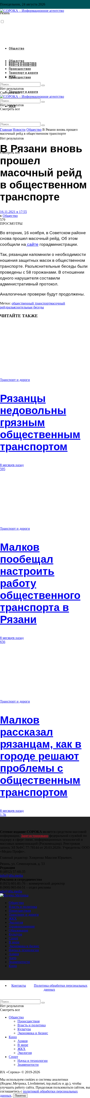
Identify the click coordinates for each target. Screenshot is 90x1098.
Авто (12, 958)
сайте (32, 244)
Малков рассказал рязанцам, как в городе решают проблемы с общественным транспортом (40, 756)
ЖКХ (12, 77)
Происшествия (20, 77)
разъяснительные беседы (25, 307)
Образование (18, 930)
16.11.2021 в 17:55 (13, 212)
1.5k (3, 814)
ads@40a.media (11, 891)
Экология (16, 922)
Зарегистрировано (34, 836)
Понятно (20, 1095)
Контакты (18, 985)
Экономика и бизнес (24, 946)
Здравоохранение (22, 926)
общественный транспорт (31, 303)
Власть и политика (22, 65)
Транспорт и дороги (23, 92)
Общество (16, 48)
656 (2, 642)
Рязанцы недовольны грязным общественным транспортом (40, 422)
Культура (15, 934)
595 (2, 469)
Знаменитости (19, 962)
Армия (14, 954)
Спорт (13, 938)
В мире (14, 942)
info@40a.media (11, 875)
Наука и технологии (24, 950)
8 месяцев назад (12, 465)
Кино (13, 966)
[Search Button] (43, 125)
